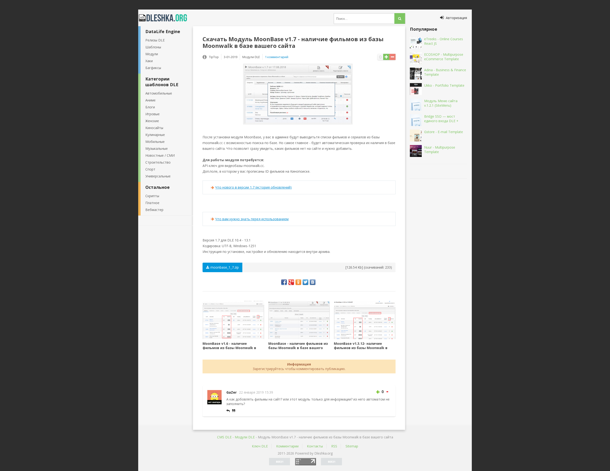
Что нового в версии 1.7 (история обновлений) (253, 187)
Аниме (150, 100)
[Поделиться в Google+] (291, 282)
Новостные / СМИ (160, 155)
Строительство (158, 162)
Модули (151, 54)
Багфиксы (153, 67)
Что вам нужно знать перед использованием (252, 219)
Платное (152, 202)
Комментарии (287, 446)
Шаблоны (153, 47)
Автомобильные (158, 93)
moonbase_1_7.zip (224, 267)
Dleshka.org (165, 18)
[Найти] (399, 18)
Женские (152, 121)
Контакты (315, 446)
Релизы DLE (155, 40)
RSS (334, 446)
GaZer (231, 392)
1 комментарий (276, 57)
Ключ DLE (260, 446)
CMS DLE (224, 437)
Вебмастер (154, 209)
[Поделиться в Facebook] (284, 282)
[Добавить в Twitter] (305, 282)
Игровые (152, 114)
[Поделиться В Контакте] (312, 282)
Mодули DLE (245, 437)
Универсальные (158, 176)
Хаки (149, 61)
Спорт (150, 169)
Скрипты (152, 196)
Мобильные (155, 141)
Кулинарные (155, 134)
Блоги (150, 107)
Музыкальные (156, 148)
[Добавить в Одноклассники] (298, 282)
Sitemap (352, 446)
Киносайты (154, 127)
